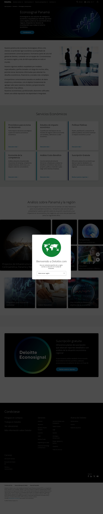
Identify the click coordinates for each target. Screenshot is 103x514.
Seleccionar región (43, 273)
